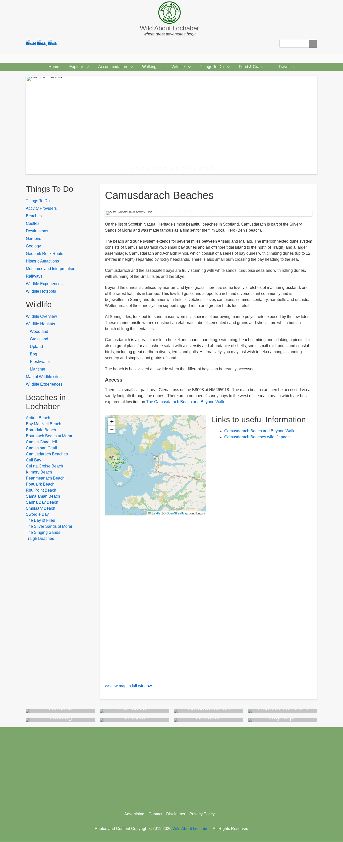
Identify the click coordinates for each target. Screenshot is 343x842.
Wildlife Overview (41, 316)
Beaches (34, 216)
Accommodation (112, 67)
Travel (284, 67)
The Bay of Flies (40, 520)
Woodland (39, 331)
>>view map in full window (128, 686)
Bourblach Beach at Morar (49, 436)
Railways (34, 276)
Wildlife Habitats (40, 324)
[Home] (171, 12)
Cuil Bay (33, 460)
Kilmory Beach (39, 472)
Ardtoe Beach (38, 418)
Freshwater (40, 361)
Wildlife (178, 67)
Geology (33, 246)
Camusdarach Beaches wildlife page (257, 437)
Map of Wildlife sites (44, 377)
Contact (155, 814)
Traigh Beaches (40, 538)
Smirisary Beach (40, 508)
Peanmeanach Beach (45, 478)
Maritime (37, 369)
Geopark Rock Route (44, 253)
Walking (149, 67)
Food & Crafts (251, 67)
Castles (32, 223)
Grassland (39, 339)
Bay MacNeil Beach (43, 424)
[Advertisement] (171, 767)
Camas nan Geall (41, 448)
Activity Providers (41, 208)
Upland (36, 346)
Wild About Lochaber (169, 28)
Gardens (33, 238)
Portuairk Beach (40, 484)
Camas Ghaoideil (41, 442)
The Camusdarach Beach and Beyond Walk (185, 402)
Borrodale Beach (41, 430)
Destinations (37, 231)
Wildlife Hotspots (41, 291)
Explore (76, 67)
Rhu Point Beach (41, 490)
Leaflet (156, 513)
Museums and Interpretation (50, 269)
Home (53, 67)
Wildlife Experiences (44, 284)
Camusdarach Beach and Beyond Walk (259, 431)
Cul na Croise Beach (44, 466)
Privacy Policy (202, 814)
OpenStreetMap (177, 513)
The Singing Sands (43, 532)
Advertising (134, 814)
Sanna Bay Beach (42, 502)
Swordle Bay (37, 514)
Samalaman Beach (43, 496)
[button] (155, 460)
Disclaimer (175, 814)
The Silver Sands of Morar (49, 526)
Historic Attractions (42, 261)
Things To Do (212, 67)
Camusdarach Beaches (47, 454)
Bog (33, 354)
